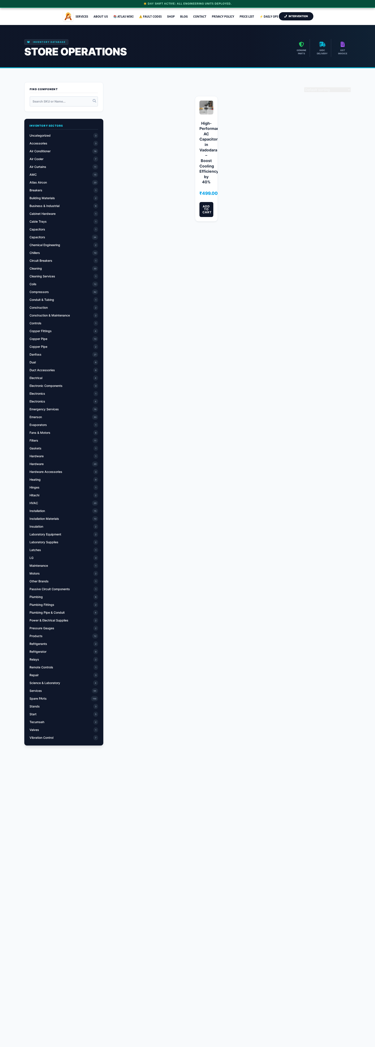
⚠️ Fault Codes (150, 16)
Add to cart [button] (207, 209)
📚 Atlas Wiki (123, 16)
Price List (247, 16)
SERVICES (82, 16)
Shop (171, 16)
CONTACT (199, 16)
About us (101, 16)
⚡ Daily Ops (269, 16)
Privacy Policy (223, 16)
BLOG (184, 16)
